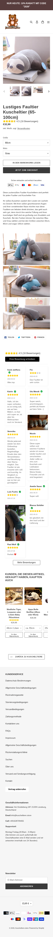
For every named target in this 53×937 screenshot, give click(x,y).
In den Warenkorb (14, 635)
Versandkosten (23, 128)
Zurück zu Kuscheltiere (29, 657)
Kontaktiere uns (12, 723)
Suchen (8, 759)
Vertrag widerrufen (17, 789)
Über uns (9, 766)
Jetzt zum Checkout (26, 170)
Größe (5, 138)
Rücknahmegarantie (14, 695)
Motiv (5, 148)
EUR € (25, 903)
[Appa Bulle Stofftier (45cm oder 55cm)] (33, 596)
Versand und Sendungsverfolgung (20, 774)
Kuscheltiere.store (22, 928)
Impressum (10, 738)
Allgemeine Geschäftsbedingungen (20, 688)
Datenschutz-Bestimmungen (18, 680)
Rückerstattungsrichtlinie (16, 752)
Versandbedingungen (14, 709)
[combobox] (14, 628)
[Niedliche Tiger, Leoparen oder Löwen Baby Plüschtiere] (14, 596)
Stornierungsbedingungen (16, 702)
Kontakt (8, 781)
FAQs (8, 731)
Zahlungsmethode (13, 716)
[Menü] (48, 22)
